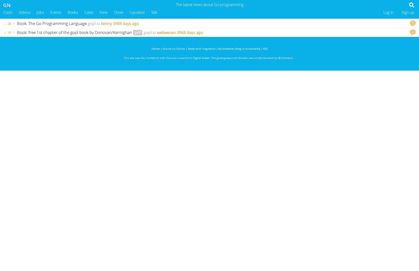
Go (143, 58)
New (104, 12)
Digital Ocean (201, 58)
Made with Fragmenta (201, 48)
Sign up (408, 12)
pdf (138, 32)
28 (9, 23)
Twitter (155, 48)
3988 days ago (126, 23)
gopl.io (94, 23)
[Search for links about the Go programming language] (412, 6)
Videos (24, 12)
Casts (88, 12)
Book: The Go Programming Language (52, 23)
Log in (388, 12)
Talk (154, 12)
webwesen (166, 32)
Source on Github (174, 48)
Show (118, 12)
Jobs (40, 12)
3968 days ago (190, 32)
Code (7, 12)
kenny (106, 23)
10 (9, 32)
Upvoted (137, 12)
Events (55, 12)
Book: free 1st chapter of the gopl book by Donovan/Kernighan (75, 32)
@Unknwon (285, 58)
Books (73, 12)
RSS (265, 48)
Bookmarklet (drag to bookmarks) (239, 48)
